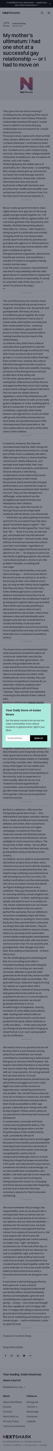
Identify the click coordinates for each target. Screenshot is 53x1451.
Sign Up (38, 738)
